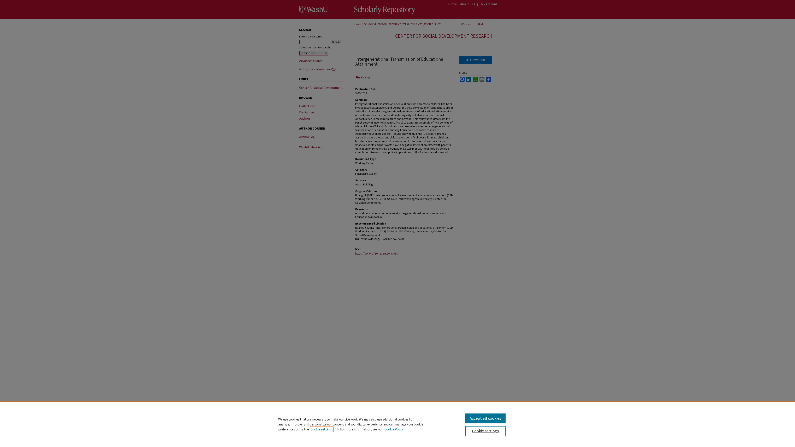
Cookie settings (322, 429)
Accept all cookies (485, 418)
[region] (397, 424)
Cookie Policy (394, 429)
